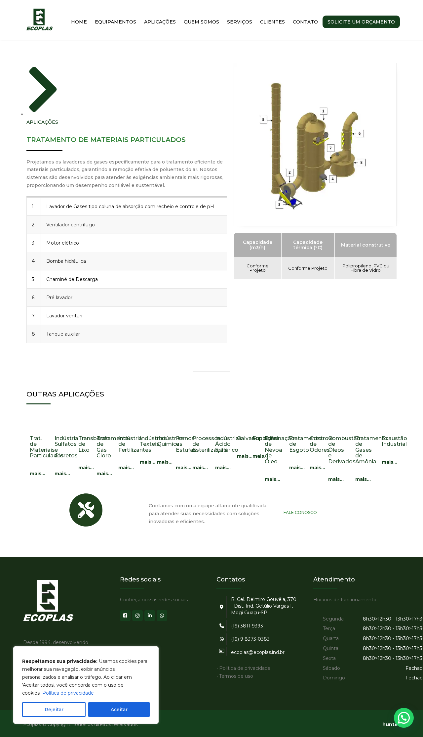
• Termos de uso (234, 676)
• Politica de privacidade (243, 668)
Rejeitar (54, 710)
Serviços (239, 22)
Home (79, 22)
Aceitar (119, 710)
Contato (305, 22)
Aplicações (160, 22)
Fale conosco (300, 512)
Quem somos (201, 22)
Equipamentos (115, 22)
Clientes (272, 22)
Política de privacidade (68, 693)
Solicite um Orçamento (361, 22)
